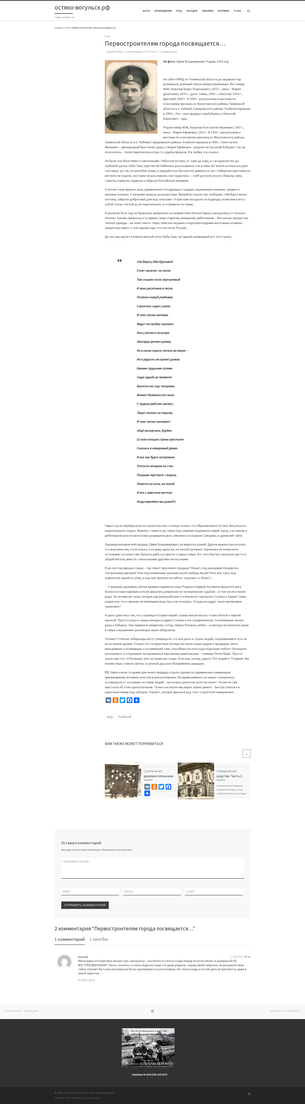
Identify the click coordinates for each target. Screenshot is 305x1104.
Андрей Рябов (114, 52)
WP (69, 1098)
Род (67, 27)
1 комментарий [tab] (70, 939)
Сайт (190, 891)
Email (129, 891)
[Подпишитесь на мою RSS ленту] (249, 1094)
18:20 (247, 957)
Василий (83, 957)
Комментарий (76, 861)
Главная (59, 27)
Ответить (86, 980)
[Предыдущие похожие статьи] (238, 754)
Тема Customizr (95, 1098)
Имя (66, 891)
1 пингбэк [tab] (98, 939)
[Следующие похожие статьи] (246, 754)
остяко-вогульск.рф (76, 1092)
